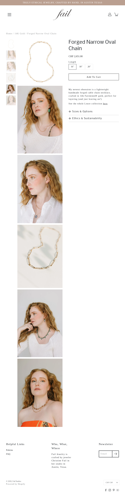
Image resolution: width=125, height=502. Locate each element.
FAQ (8, 454)
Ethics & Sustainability (87, 118)
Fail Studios (16, 481)
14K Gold (20, 33)
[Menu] (9, 14)
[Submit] (115, 454)
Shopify (21, 484)
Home (9, 33)
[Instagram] (110, 490)
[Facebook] (106, 490)
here (105, 104)
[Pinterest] (113, 490)
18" (80, 67)
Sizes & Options (82, 111)
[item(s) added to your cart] (116, 14)
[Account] (109, 14)
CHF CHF (109, 482)
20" (89, 67)
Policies (9, 450)
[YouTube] (117, 490)
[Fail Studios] (62, 14)
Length (72, 62)
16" (72, 67)
